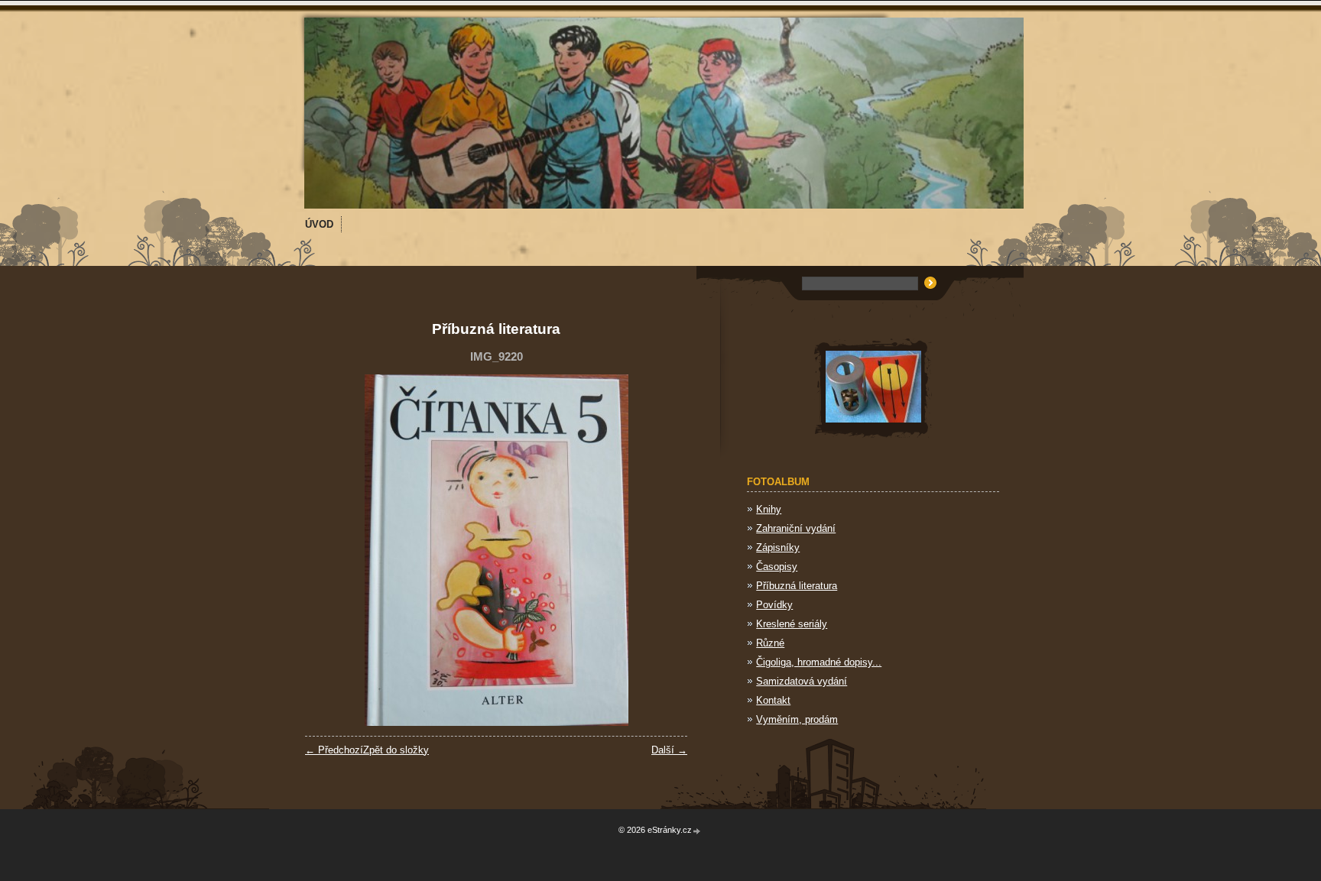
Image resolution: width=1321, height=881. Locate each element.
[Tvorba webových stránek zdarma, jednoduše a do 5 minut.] (697, 831)
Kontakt (773, 700)
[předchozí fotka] (330, 550)
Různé (770, 643)
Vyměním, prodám (797, 719)
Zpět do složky (396, 750)
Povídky (774, 605)
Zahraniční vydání (796, 528)
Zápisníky (778, 547)
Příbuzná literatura (796, 585)
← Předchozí (334, 750)
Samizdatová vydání (801, 681)
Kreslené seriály (791, 624)
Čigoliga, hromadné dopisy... (818, 662)
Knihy (768, 509)
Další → (669, 750)
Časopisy (776, 566)
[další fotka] (662, 550)
